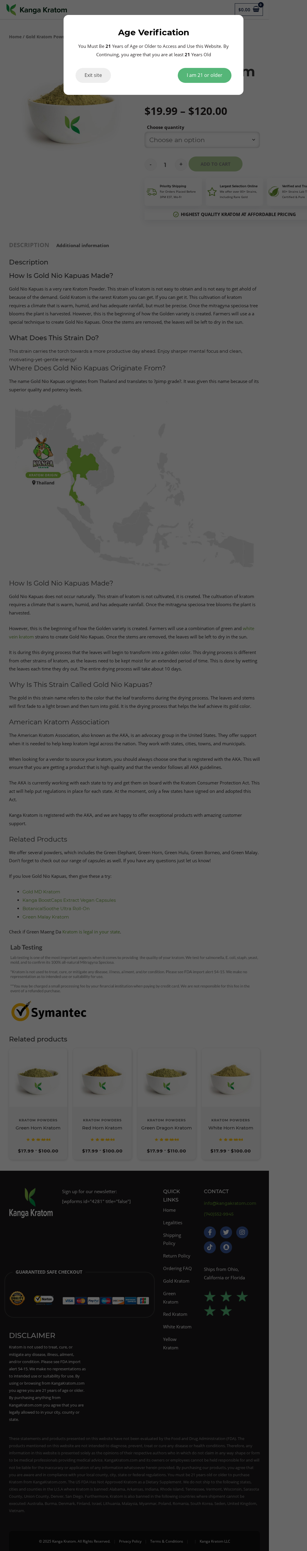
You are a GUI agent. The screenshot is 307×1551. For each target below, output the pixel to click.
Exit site (93, 75)
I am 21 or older (204, 75)
